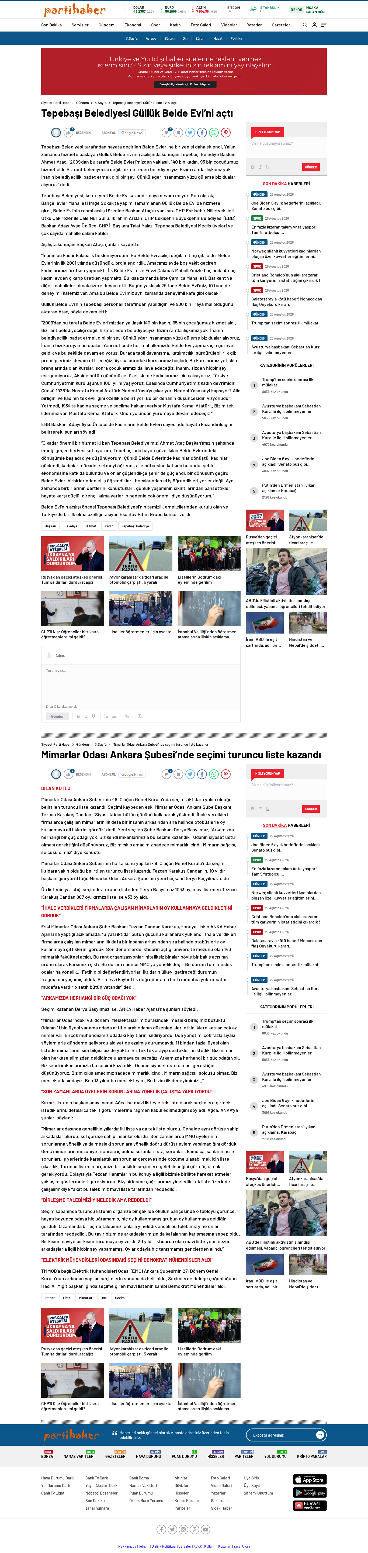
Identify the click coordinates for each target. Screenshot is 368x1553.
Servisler (80, 24)
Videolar (229, 24)
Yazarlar (254, 24)
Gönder (57, 716)
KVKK (197, 1546)
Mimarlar (85, 1298)
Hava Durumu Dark (57, 1477)
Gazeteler (281, 24)
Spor (155, 24)
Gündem (106, 24)
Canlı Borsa (139, 1477)
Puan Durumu (184, 1454)
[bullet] (114, 716)
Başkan (50, 526)
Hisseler (215, 1454)
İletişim (144, 1546)
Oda (104, 1298)
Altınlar (181, 1477)
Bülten (170, 38)
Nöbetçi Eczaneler (101, 1492)
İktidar (50, 1298)
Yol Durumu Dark (55, 1485)
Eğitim (201, 38)
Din (185, 38)
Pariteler (244, 1454)
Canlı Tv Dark (96, 1477)
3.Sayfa (132, 38)
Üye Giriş (251, 1477)
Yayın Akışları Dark (101, 1485)
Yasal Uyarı (242, 1546)
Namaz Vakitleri (79, 1454)
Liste (67, 1298)
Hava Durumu (148, 1454)
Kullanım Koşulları (217, 1546)
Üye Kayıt (252, 1485)
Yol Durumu (275, 1454)
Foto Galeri (201, 24)
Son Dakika (51, 24)
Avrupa (151, 38)
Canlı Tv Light (53, 1492)
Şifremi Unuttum (258, 1492)
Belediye (70, 526)
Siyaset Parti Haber (56, 103)
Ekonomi (132, 24)
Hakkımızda (127, 1546)
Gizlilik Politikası (164, 1546)
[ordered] (106, 716)
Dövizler (182, 1485)
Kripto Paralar (312, 1454)
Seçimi (120, 1298)
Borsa (47, 1454)
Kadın (175, 24)
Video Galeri (221, 1485)
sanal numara (97, 1508)
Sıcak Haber (221, 1508)
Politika (236, 38)
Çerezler (184, 1546)
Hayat (218, 38)
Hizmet (91, 526)
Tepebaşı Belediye (135, 526)
